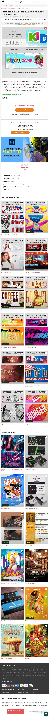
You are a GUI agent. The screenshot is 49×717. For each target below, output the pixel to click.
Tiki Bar (27, 658)
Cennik (34, 692)
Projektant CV (28, 545)
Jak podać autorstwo (30, 186)
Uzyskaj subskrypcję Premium (29, 24)
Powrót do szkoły (29, 234)
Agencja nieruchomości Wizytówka (10, 545)
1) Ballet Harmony (6, 97)
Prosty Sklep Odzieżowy (31, 508)
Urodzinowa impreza (6, 272)
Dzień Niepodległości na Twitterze (10, 234)
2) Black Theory (6, 98)
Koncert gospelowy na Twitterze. (33, 310)
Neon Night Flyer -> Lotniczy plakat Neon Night (11, 470)
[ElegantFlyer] (19, 2)
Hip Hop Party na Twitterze (8, 424)
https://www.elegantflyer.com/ (33, 702)
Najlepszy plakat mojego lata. (9, 583)
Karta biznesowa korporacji (8, 620)
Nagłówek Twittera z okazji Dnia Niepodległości (33, 385)
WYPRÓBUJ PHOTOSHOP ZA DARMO (24, 20)
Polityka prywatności (43, 705)
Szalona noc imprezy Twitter (32, 272)
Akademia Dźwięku (30, 469)
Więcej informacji (19, 184)
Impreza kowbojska (30, 583)
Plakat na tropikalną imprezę (32, 620)
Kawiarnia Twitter (5, 310)
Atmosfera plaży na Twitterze (8, 347)
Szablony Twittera (15, 175)
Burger (27, 424)
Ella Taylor (11, 181)
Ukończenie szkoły (6, 508)
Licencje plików (5, 692)
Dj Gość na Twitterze (30, 347)
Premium (37, 1)
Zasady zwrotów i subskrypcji (24, 692)
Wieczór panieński (6, 385)
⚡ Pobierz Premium (24, 109)
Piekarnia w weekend (6, 658)
